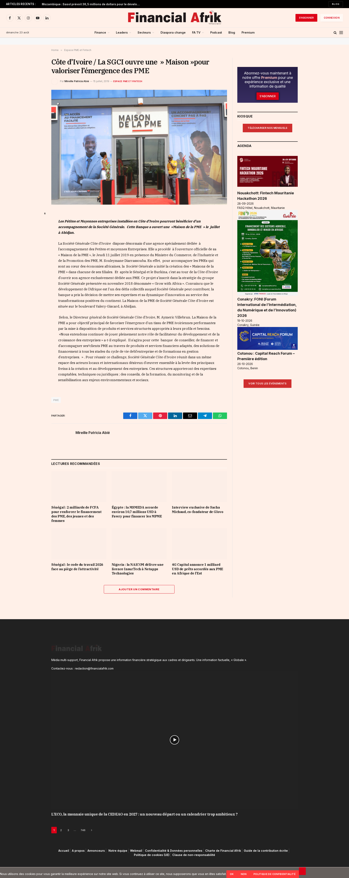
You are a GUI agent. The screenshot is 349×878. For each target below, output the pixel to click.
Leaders (122, 32)
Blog (336, 4)
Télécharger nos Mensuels (267, 127)
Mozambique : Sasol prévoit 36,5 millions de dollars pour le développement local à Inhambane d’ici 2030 (92, 4)
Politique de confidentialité (274, 874)
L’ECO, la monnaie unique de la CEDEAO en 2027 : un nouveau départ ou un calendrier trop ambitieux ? (144, 814)
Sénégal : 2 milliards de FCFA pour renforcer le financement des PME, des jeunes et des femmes (76, 514)
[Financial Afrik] (174, 18)
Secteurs (144, 32)
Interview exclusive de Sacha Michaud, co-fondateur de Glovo (197, 510)
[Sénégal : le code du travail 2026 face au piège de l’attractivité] (78, 543)
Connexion (332, 17)
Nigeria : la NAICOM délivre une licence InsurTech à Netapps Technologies (138, 569)
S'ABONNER (306, 17)
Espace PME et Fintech (127, 81)
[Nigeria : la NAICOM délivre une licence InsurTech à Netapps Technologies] (139, 543)
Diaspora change (173, 32)
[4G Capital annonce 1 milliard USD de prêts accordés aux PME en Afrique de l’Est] (199, 543)
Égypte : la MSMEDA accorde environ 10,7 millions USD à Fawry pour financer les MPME (137, 512)
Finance (100, 32)
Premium (248, 32)
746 (83, 830)
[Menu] (341, 32)
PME (56, 400)
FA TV (196, 32)
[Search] (335, 32)
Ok (232, 874)
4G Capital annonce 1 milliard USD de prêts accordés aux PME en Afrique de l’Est (197, 569)
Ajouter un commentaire (139, 589)
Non (244, 874)
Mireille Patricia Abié (76, 81)
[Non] (302, 871)
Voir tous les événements (267, 383)
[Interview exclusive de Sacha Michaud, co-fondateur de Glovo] (199, 486)
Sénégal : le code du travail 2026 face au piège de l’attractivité (77, 567)
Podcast (216, 32)
